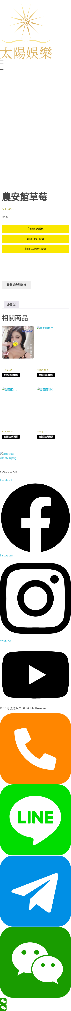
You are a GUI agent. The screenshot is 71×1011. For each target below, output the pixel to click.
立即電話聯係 (35, 229)
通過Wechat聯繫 (35, 249)
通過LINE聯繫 (35, 239)
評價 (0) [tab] (11, 304)
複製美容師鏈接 (16, 285)
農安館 (12, 293)
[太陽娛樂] (26, 31)
